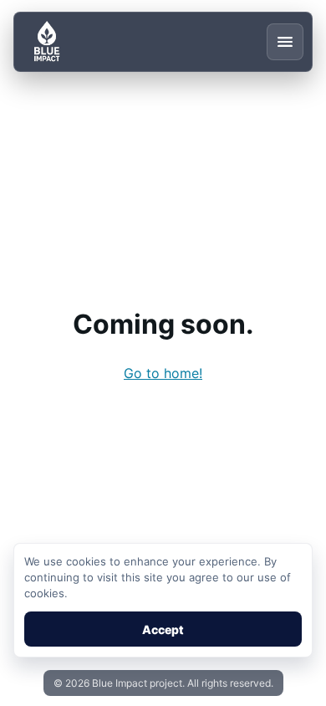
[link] (163, 373)
